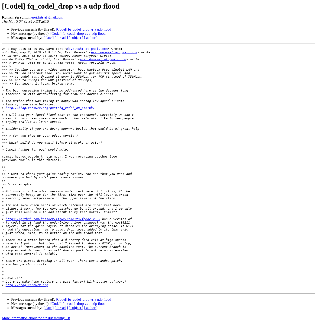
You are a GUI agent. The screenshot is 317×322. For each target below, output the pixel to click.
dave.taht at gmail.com (87, 49)
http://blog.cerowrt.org (27, 285)
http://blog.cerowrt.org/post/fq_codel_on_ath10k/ (50, 108)
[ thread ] (61, 38)
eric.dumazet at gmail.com (114, 52)
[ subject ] (76, 38)
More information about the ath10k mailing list (36, 318)
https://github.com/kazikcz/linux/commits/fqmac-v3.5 (53, 219)
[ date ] (48, 38)
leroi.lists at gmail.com (46, 17)
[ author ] (90, 38)
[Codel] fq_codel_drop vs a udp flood (83, 29)
